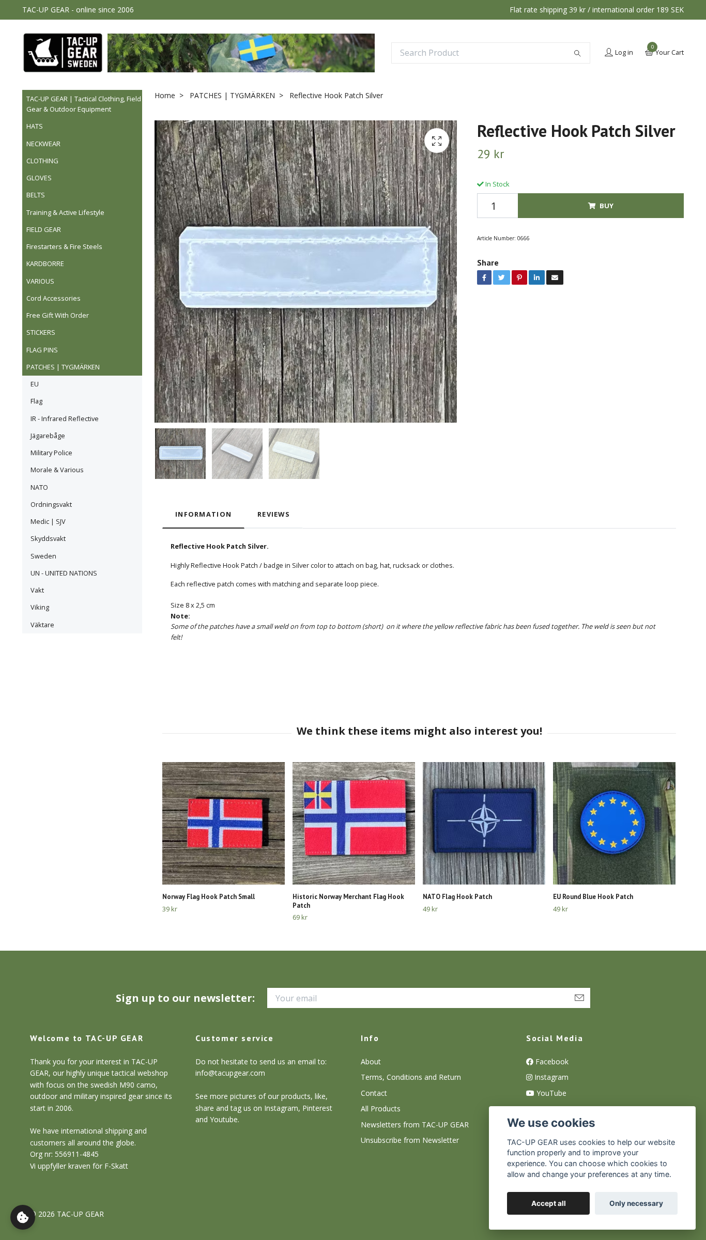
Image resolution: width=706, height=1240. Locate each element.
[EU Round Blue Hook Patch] (614, 823)
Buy (606, 205)
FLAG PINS (42, 349)
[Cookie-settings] (22, 1217)
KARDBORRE (45, 263)
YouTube (550, 1093)
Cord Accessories (53, 298)
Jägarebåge (47, 435)
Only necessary (636, 1203)
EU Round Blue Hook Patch (593, 896)
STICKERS (40, 332)
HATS (34, 126)
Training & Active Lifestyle (65, 212)
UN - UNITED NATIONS (63, 573)
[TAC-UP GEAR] (62, 52)
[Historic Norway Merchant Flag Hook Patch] (354, 823)
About (371, 1061)
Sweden (43, 556)
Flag (36, 401)
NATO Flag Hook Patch (457, 896)
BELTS (35, 194)
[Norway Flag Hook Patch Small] (223, 823)
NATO (39, 487)
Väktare (42, 624)
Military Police (51, 452)
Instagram (550, 1077)
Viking (39, 607)
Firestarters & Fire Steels (64, 246)
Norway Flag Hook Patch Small (208, 896)
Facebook (551, 1061)
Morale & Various (57, 469)
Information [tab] (203, 514)
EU (34, 384)
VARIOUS (40, 281)
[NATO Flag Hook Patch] (484, 823)
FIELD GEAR (43, 229)
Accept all (548, 1203)
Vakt (37, 590)
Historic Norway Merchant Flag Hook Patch (348, 901)
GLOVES (39, 177)
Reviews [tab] (273, 514)
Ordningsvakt (51, 504)
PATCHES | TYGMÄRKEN (63, 366)
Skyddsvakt (48, 538)
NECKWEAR (43, 143)
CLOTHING (42, 160)
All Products (381, 1108)
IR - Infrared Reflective (64, 418)
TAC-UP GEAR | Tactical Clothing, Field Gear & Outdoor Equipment (83, 104)
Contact (374, 1093)
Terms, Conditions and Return (411, 1077)
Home (165, 95)
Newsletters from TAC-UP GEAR (415, 1124)
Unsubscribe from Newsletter (410, 1140)
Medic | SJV (48, 521)
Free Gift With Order (57, 315)
